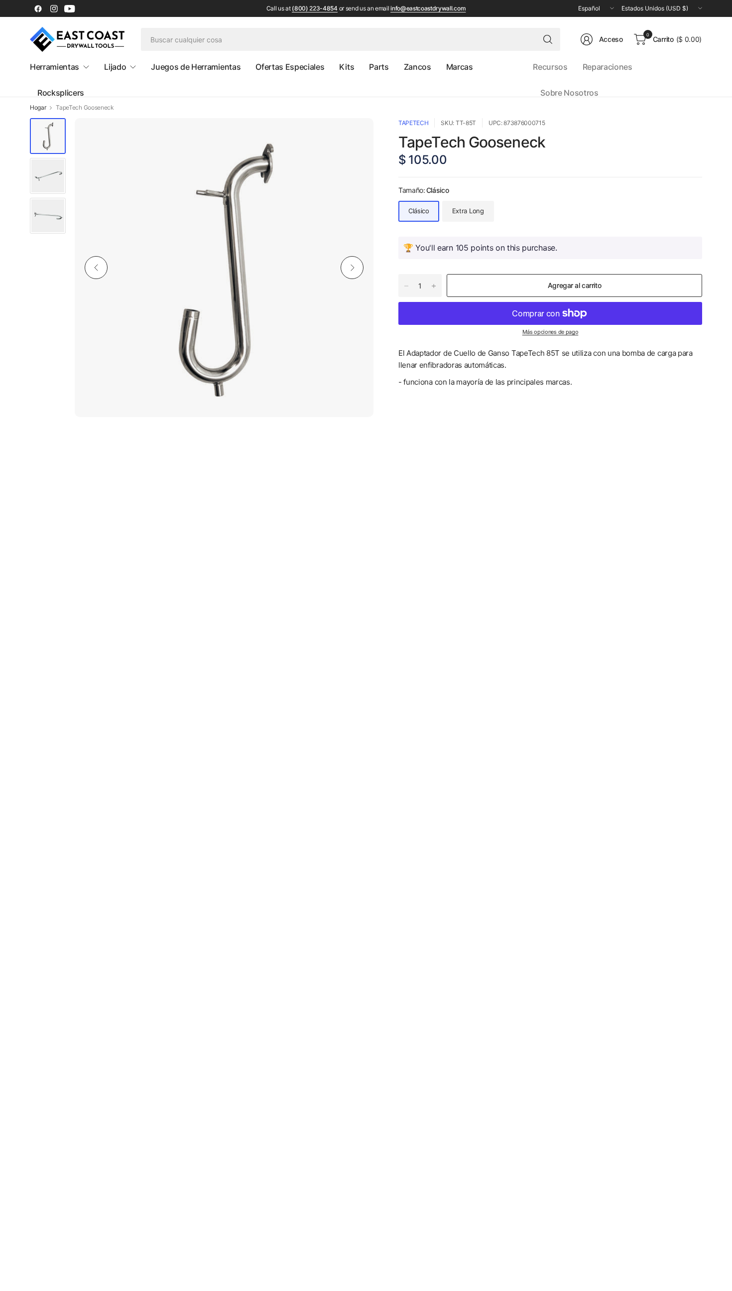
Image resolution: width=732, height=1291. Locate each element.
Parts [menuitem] (378, 67)
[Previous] (96, 267)
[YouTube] (70, 8)
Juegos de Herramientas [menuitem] (196, 67)
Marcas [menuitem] (459, 67)
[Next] (352, 267)
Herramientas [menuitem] (54, 67)
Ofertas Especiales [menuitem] (289, 67)
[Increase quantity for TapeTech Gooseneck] (433, 286)
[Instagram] (54, 8)
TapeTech (413, 123)
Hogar (38, 108)
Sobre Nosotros (569, 93)
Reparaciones (607, 67)
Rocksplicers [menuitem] (60, 93)
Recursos (550, 67)
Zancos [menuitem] (417, 67)
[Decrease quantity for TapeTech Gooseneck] (406, 286)
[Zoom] (355, 137)
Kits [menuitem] (346, 67)
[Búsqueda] (547, 39)
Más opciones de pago (550, 331)
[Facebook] (38, 8)
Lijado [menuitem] (115, 67)
